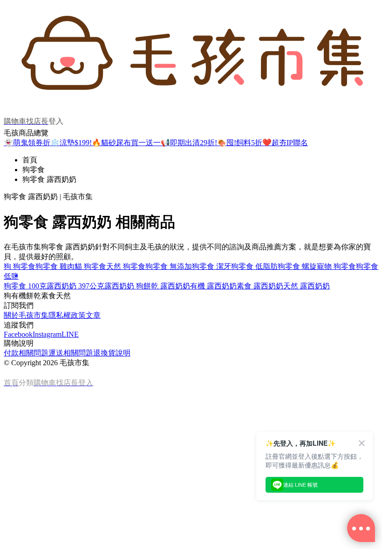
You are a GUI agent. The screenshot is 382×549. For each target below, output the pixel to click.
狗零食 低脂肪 (254, 266)
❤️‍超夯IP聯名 (285, 143)
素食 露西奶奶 (260, 286)
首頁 (29, 160)
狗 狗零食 (19, 266)
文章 (93, 315)
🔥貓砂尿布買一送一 (126, 143)
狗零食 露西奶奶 (49, 179)
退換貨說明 (111, 353)
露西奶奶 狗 (123, 286)
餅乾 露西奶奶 (166, 286)
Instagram (47, 334)
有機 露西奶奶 (213, 286)
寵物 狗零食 (336, 266)
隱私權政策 (67, 315)
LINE (70, 334)
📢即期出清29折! (189, 143)
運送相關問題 (70, 353)
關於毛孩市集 (26, 315)
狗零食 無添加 (168, 266)
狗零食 (33, 170)
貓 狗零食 (90, 266)
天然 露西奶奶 (306, 286)
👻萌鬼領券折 (27, 143)
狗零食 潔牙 (211, 266)
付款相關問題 (26, 353)
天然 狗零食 (125, 266)
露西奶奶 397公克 (75, 286)
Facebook (18, 334)
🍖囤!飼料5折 (239, 143)
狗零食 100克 (25, 286)
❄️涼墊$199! (71, 143)
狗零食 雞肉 (55, 266)
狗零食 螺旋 (297, 266)
